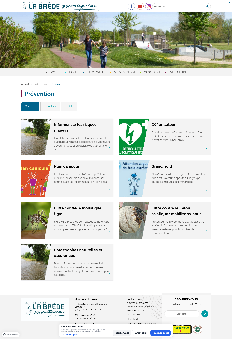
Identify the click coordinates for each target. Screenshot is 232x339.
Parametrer (140, 332)
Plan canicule (66, 166)
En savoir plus (69, 334)
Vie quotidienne (125, 72)
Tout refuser (121, 332)
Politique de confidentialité (141, 323)
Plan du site (133, 319)
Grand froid (162, 166)
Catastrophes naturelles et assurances (78, 253)
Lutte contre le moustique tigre (77, 211)
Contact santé (134, 299)
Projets (69, 106)
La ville (74, 72)
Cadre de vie (152, 72)
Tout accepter (160, 332)
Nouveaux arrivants (137, 302)
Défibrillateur (163, 124)
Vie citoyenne (97, 72)
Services (30, 106)
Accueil (55, 72)
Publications (133, 314)
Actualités (50, 106)
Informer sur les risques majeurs (75, 127)
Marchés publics (135, 310)
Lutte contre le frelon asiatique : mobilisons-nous (176, 211)
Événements (177, 72)
